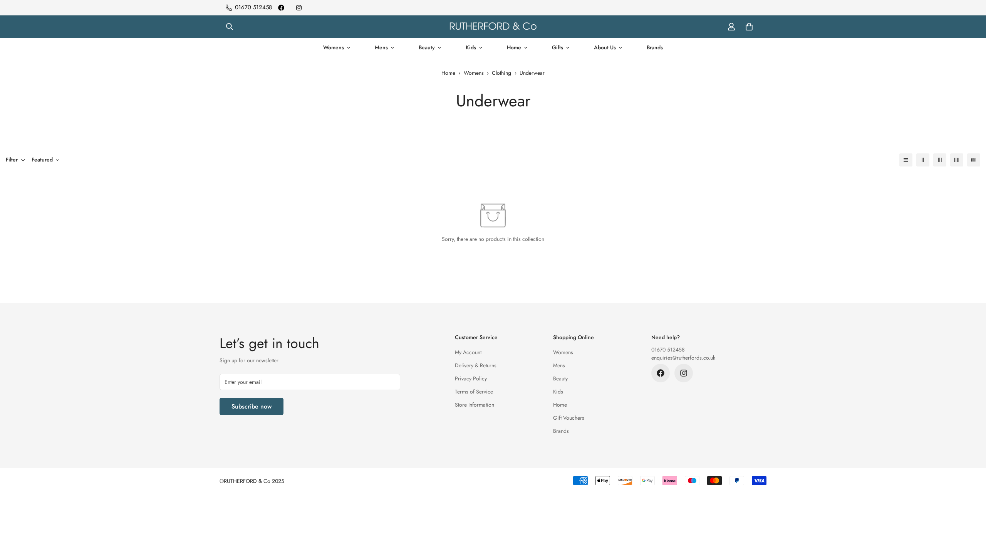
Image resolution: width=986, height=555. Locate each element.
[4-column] (956, 159)
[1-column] (905, 159)
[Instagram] (299, 8)
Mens (381, 47)
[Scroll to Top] (971, 513)
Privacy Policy (471, 378)
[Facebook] (281, 8)
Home (514, 47)
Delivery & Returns (475, 365)
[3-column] (939, 159)
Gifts (557, 47)
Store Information (474, 405)
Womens (333, 47)
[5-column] (973, 159)
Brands (655, 47)
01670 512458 (668, 349)
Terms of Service (474, 391)
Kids (471, 47)
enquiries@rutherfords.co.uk (683, 358)
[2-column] (922, 159)
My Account (468, 352)
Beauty (427, 47)
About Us (605, 47)
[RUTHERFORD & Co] (493, 26)
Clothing (501, 73)
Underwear (532, 73)
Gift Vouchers (568, 418)
